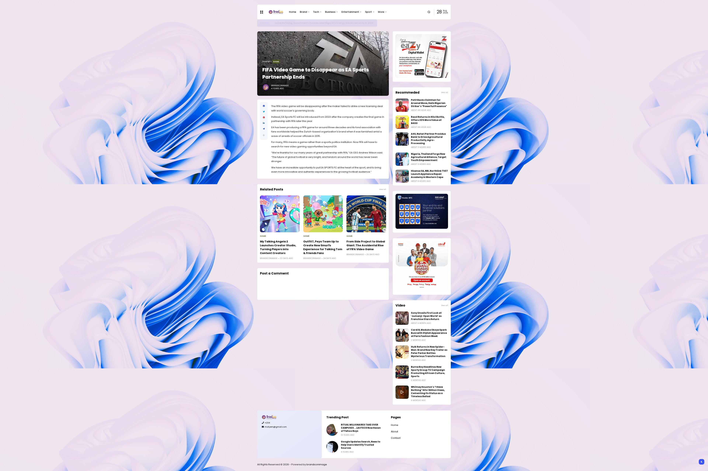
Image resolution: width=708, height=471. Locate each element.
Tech (316, 12)
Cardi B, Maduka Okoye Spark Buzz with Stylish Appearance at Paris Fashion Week (429, 333)
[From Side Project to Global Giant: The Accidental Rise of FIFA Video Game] (366, 213)
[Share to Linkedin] (264, 123)
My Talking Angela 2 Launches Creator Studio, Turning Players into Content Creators (278, 247)
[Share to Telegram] (264, 129)
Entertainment (350, 12)
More (381, 12)
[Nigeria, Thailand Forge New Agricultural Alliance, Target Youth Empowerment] (402, 159)
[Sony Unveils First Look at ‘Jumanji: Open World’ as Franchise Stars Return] (402, 318)
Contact (395, 438)
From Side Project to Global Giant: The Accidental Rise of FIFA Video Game (365, 245)
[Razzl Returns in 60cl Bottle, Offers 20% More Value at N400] (402, 122)
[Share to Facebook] (264, 106)
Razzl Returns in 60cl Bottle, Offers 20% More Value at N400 (428, 120)
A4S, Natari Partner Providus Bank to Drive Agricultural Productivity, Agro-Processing (428, 138)
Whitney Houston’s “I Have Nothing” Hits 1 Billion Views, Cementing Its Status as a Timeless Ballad (428, 392)
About (394, 431)
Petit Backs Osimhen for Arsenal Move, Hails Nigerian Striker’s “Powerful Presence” (429, 103)
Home (292, 12)
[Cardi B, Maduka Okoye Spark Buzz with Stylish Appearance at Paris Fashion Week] (402, 335)
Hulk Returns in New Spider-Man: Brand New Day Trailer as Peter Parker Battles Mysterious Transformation (429, 351)
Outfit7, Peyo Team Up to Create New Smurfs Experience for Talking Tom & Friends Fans (322, 247)
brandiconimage (316, 464)
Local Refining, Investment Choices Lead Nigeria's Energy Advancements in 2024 (324, 22)
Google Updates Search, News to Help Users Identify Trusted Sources (360, 444)
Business (330, 12)
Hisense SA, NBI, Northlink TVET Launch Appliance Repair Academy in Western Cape (429, 174)
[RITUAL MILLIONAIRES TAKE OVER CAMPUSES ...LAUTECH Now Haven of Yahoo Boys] (332, 430)
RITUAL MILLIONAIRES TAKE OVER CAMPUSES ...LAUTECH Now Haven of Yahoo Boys (361, 428)
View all (382, 189)
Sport (368, 12)
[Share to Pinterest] (264, 117)
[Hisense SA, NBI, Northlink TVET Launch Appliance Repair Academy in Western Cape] (402, 176)
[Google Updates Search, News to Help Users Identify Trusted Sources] (332, 447)
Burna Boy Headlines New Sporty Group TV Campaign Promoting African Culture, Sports (428, 371)
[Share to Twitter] (264, 112)
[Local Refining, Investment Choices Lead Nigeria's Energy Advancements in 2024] (272, 23)
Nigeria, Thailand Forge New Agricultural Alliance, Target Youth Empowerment (428, 157)
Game (276, 61)
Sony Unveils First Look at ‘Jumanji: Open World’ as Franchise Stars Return (426, 316)
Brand (303, 12)
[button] (264, 135)
